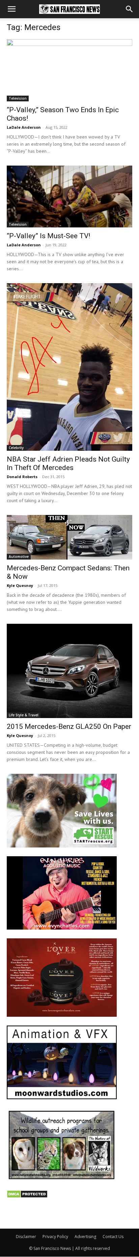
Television (18, 98)
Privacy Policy (55, 1236)
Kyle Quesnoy (20, 585)
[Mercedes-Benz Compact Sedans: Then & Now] (69, 537)
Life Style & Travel (23, 715)
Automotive (19, 556)
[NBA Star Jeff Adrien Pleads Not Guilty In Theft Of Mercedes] (69, 367)
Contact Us (113, 1236)
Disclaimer (26, 1236)
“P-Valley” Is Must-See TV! (48, 236)
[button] (11, 9)
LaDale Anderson (24, 127)
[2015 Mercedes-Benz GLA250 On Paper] (69, 671)
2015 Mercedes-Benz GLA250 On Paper (69, 726)
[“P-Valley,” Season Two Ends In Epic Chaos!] (69, 70)
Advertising (85, 1236)
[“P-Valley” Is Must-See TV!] (69, 197)
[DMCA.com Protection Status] (27, 1196)
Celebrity (16, 447)
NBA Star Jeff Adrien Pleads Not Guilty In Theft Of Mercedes (68, 463)
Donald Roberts (22, 476)
